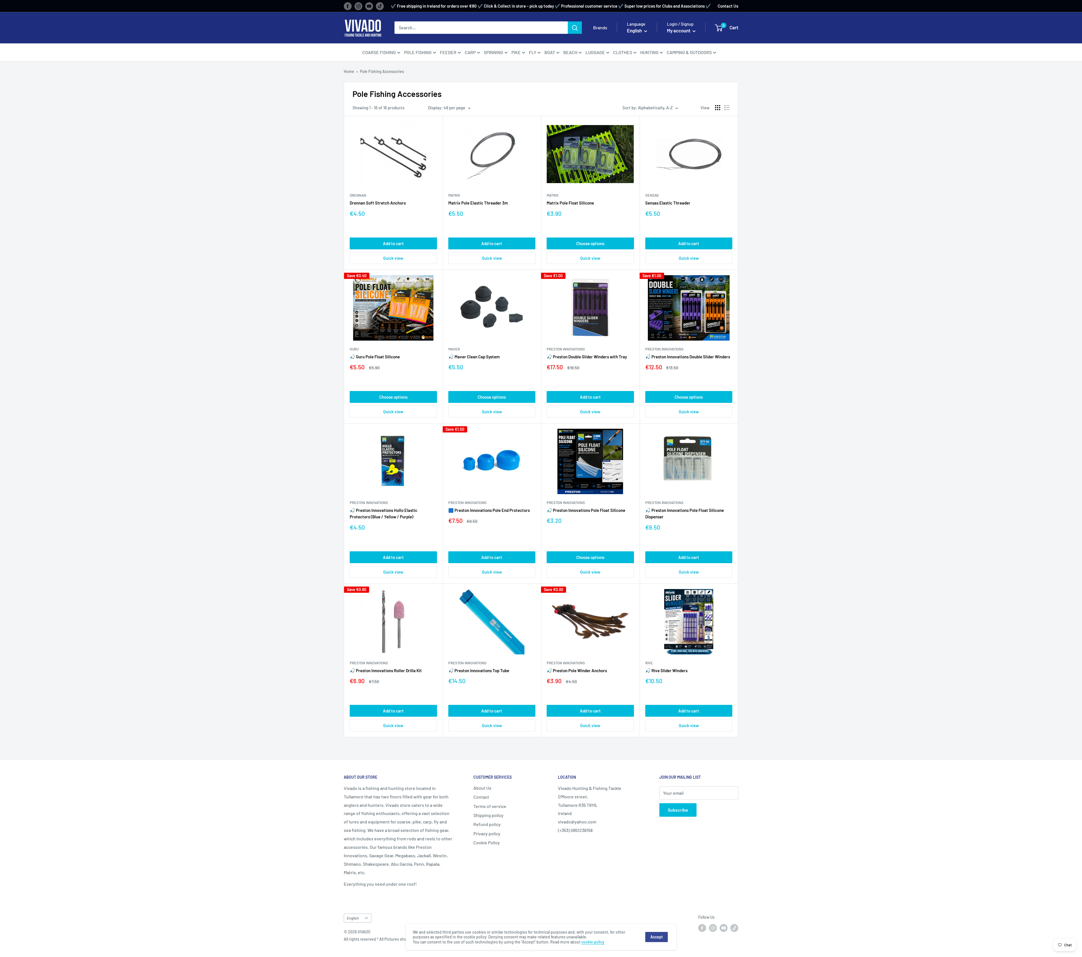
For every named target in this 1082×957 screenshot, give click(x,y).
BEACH (570, 52)
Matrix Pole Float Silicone (570, 202)
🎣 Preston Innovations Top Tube (478, 670)
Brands (600, 27)
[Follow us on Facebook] (348, 6)
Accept (656, 936)
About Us (482, 788)
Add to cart (393, 243)
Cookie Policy (486, 842)
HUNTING (649, 52)
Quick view (393, 258)
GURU (354, 349)
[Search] (575, 27)
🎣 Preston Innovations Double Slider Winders (687, 356)
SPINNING (493, 52)
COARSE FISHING (379, 52)
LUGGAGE (595, 52)
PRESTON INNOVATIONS (566, 349)
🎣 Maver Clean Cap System (474, 356)
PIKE (516, 52)
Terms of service (489, 806)
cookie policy (592, 942)
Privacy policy (486, 833)
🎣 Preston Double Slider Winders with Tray (587, 356)
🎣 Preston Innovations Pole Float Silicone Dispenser (684, 513)
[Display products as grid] (717, 107)
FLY (532, 52)
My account (679, 30)
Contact (481, 797)
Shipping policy (488, 815)
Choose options (590, 243)
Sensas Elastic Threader (667, 202)
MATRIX (454, 195)
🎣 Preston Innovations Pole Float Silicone (586, 510)
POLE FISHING (418, 52)
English (353, 918)
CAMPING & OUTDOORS (689, 52)
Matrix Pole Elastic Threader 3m (478, 202)
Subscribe (678, 809)
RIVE (649, 663)
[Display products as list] (727, 107)
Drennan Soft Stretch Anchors (378, 202)
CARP (470, 52)
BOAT (549, 52)
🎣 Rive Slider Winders (666, 670)
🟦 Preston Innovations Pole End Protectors (489, 510)
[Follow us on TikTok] (380, 6)
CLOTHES (622, 52)
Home (349, 71)
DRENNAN (358, 195)
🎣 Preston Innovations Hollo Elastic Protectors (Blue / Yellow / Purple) (383, 513)
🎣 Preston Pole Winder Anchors (577, 670)
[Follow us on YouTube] (369, 6)
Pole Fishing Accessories (382, 71)
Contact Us (728, 5)
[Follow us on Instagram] (358, 6)
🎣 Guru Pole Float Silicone (375, 356)
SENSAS (652, 195)
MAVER (454, 349)
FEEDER (448, 52)
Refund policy (487, 824)
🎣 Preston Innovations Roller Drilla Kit (386, 670)
